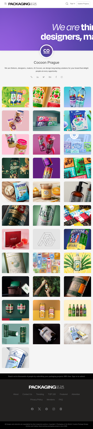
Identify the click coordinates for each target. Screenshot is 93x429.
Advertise (76, 394)
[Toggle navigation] (5, 3)
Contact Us (27, 394)
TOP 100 (52, 394)
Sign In (72, 4)
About (15, 394)
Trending (40, 394)
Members (51, 400)
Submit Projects (83, 4)
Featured (64, 394)
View (15, 97)
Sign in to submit (78, 376)
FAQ (61, 400)
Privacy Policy (36, 400)
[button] (67, 3)
